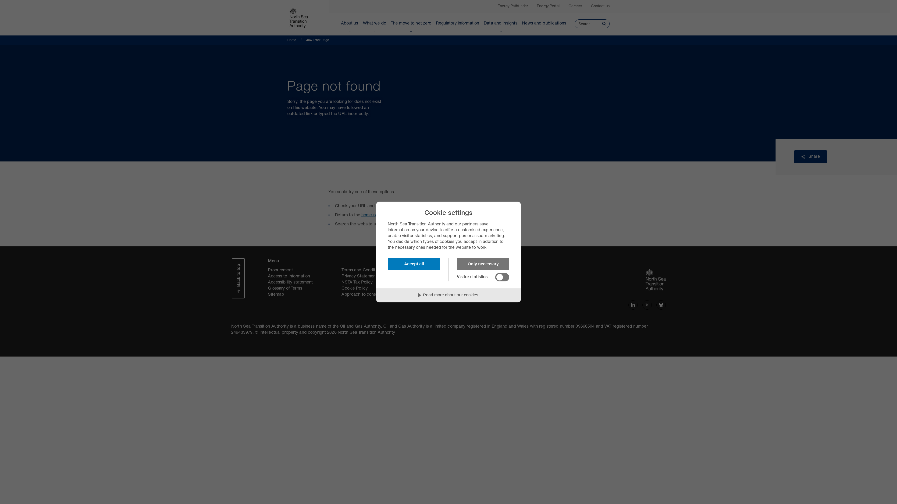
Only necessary (483, 264)
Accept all (414, 264)
